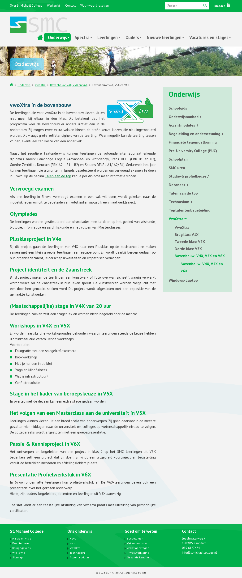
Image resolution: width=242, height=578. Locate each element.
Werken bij (53, 6)
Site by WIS (139, 572)
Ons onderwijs (79, 531)
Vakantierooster (137, 543)
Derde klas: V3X (188, 248)
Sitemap (17, 557)
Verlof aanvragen (138, 548)
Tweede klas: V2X (190, 241)
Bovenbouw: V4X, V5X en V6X (68, 85)
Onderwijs (57, 37)
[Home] (11, 84)
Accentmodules (182, 125)
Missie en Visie (21, 538)
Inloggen (219, 6)
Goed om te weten (141, 531)
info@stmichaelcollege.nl (199, 553)
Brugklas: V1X (187, 234)
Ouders (132, 37)
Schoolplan (178, 159)
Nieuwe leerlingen (164, 37)
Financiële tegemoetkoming (193, 142)
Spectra (82, 37)
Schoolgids (178, 108)
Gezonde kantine (138, 557)
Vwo (72, 543)
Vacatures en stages (208, 37)
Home (40, 37)
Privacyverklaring (138, 552)
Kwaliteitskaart (21, 543)
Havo (73, 538)
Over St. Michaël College (26, 6)
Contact (70, 6)
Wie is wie (18, 552)
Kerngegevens (21, 548)
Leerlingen (107, 37)
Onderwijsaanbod (184, 116)
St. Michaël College (26, 531)
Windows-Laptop (183, 280)
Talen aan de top (58, 176)
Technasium (179, 201)
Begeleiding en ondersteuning (194, 133)
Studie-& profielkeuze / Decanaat (189, 180)
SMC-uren (177, 167)
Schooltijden (135, 538)
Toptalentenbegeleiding (189, 210)
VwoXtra (40, 85)
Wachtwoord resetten (94, 6)
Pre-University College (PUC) (193, 150)
